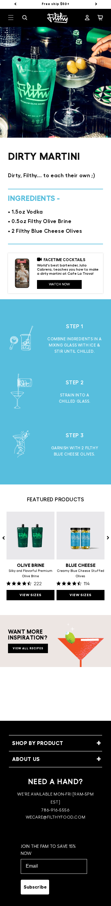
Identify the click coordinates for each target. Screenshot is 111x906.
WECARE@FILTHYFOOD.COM (56, 817)
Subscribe (35, 887)
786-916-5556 (55, 810)
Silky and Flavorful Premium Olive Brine (30, 573)
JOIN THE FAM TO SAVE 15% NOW (48, 850)
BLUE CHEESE (81, 565)
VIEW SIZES (30, 595)
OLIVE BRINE (30, 565)
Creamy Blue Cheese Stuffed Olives (80, 573)
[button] (14, 17)
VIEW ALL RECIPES (28, 648)
